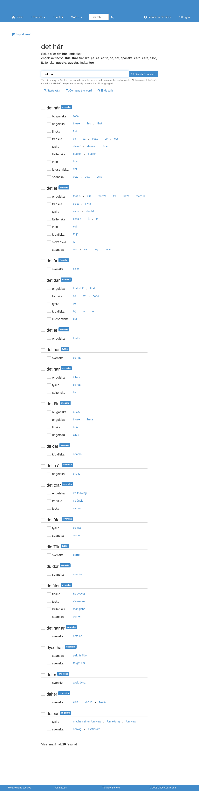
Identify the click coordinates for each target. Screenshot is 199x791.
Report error (23, 34)
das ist (90, 211)
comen (77, 616)
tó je (75, 234)
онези (76, 412)
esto (75, 176)
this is (76, 473)
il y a (88, 203)
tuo (75, 131)
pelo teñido (80, 655)
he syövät (79, 593)
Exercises (37, 17)
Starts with (53, 90)
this (88, 123)
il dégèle (78, 500)
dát (75, 169)
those (76, 419)
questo (77, 154)
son (75, 249)
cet (116, 138)
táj (74, 311)
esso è (77, 219)
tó (93, 311)
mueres (77, 574)
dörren (77, 555)
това (76, 116)
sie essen (79, 601)
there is (140, 196)
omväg (77, 729)
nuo (75, 427)
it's (114, 196)
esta (87, 176)
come (76, 535)
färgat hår (79, 663)
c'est (76, 203)
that (99, 123)
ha (74, 392)
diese (105, 146)
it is (89, 196)
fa (97, 219)
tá (84, 311)
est (75, 226)
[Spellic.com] (28, 6)
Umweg (131, 721)
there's (102, 196)
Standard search (144, 74)
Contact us (61, 787)
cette (95, 138)
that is (76, 196)
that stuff (78, 288)
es (85, 249)
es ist (76, 211)
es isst (77, 527)
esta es (77, 636)
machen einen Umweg (87, 721)
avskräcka (79, 682)
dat (75, 319)
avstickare (94, 729)
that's (126, 196)
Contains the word (80, 90)
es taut (77, 508)
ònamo (77, 454)
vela (75, 702)
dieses (91, 146)
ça (74, 138)
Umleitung (113, 721)
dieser (77, 146)
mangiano (79, 609)
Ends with (106, 90)
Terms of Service (111, 787)
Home (19, 17)
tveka (102, 702)
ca (84, 138)
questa (92, 154)
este (99, 176)
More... (75, 17)
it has (76, 377)
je (74, 241)
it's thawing (80, 493)
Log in (186, 17)
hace (108, 249)
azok (76, 434)
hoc (75, 161)
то (74, 303)
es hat (77, 357)
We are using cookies (19, 787)
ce (106, 138)
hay (96, 249)
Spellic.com (170, 787)
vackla (89, 702)
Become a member (159, 17)
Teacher (58, 17)
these (76, 123)
